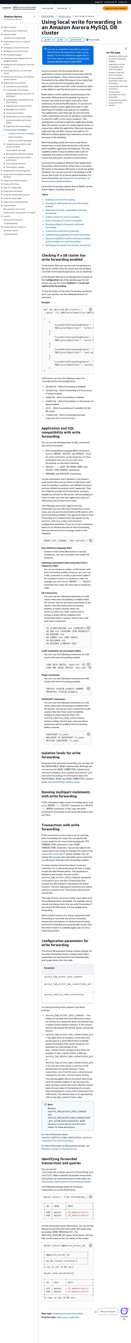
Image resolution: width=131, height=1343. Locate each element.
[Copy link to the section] (39, 255)
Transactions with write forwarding (62, 231)
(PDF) (79, 61)
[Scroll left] (40, 8)
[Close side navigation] (34, 16)
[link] (84, 16)
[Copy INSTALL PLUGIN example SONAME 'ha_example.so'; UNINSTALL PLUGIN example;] (88, 688)
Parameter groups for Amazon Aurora (59, 1148)
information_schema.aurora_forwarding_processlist (66, 1181)
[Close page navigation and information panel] (126, 48)
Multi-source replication (68, 1317)
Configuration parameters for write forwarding (67, 234)
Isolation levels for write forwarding (62, 217)
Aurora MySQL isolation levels (66, 782)
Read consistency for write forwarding (63, 220)
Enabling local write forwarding (60, 199)
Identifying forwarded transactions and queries (68, 245)
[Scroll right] (69, 8)
